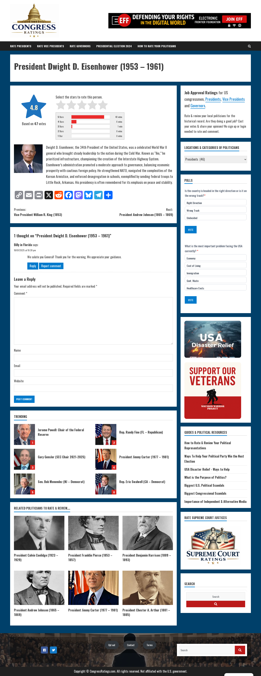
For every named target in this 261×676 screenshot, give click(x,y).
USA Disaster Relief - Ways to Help (206, 469)
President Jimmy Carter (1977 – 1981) (105, 459)
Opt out (111, 645)
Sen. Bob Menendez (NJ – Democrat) (24, 484)
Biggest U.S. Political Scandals (204, 485)
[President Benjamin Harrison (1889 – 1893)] (147, 533)
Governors (197, 105)
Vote (190, 230)
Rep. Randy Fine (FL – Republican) (105, 434)
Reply (33, 266)
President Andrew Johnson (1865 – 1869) (146, 212)
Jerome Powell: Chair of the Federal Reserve (24, 434)
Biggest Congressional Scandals (205, 493)
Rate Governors (80, 46)
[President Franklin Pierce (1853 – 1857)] (93, 533)
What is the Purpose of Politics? (205, 477)
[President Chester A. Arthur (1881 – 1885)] (147, 588)
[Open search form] (249, 46)
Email (17, 365)
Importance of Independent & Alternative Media (215, 501)
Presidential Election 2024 (114, 46)
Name (17, 350)
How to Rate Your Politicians (157, 46)
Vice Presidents (233, 99)
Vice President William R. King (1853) (38, 212)
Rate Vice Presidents (50, 46)
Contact (131, 645)
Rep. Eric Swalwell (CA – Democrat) (105, 484)
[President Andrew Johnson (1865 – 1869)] (39, 588)
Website (19, 381)
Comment (20, 293)
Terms (150, 645)
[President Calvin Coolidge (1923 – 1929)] (39, 533)
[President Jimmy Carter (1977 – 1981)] (93, 588)
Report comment (51, 266)
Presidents (213, 99)
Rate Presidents (20, 46)
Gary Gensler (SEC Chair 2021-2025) (24, 459)
